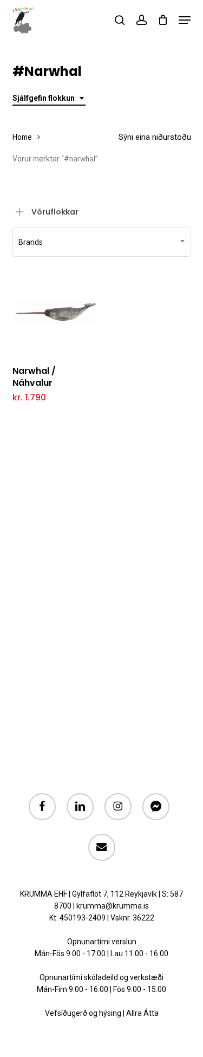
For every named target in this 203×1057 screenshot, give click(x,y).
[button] (185, 20)
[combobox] (49, 98)
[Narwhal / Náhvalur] (55, 313)
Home (22, 137)
